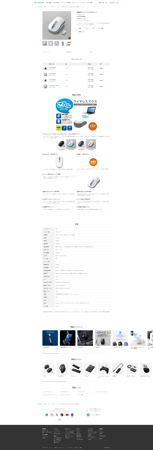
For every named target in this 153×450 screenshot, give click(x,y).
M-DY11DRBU (53, 73)
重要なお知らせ (79, 436)
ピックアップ (56, 432)
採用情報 (100, 433)
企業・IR (100, 430)
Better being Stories (57, 433)
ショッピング (82, 2)
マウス (48, 6)
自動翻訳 (80, 447)
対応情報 (68, 2)
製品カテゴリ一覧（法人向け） (47, 432)
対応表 (80, 28)
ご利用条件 (55, 447)
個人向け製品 (48, 2)
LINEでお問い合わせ (79, 439)
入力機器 (44, 6)
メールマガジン (79, 437)
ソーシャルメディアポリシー (69, 447)
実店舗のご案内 (90, 430)
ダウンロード (75, 2)
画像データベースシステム (69, 436)
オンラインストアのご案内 (92, 432)
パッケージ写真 (100, 28)
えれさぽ (77, 432)
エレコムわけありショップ (92, 437)
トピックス (62, 2)
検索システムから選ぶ (57, 440)
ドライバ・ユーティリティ (69, 430)
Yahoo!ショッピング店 (91, 436)
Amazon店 (89, 439)
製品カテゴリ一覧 (45, 430)
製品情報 (40, 6)
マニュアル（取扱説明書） (69, 432)
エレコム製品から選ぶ (57, 439)
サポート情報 (89, 2)
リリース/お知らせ (57, 430)
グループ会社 (101, 432)
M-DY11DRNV (53, 79)
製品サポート (78, 430)
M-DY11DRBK (53, 67)
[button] (56, 429)
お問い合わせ (78, 433)
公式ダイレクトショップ (92, 433)
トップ (36, 6)
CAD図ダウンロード (68, 437)
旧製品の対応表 (56, 442)
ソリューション (44, 436)
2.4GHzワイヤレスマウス (56, 6)
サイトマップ (51, 447)
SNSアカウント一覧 (45, 447)
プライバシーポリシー (61, 447)
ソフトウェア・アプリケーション (70, 433)
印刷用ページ (81, 31)
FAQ (93, 28)
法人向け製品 (56, 2)
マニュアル (87, 28)
